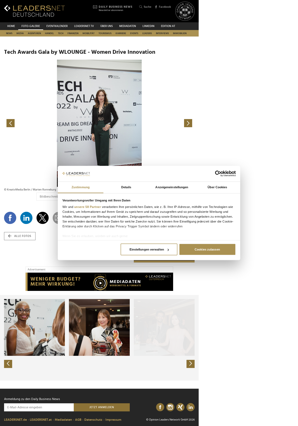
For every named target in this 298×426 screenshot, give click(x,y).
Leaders (147, 33)
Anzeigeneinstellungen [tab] (171, 187)
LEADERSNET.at (41, 419)
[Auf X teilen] (42, 218)
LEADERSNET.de (15, 419)
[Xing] (180, 407)
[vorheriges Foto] (51, 123)
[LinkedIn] (191, 407)
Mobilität (88, 33)
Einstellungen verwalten (147, 249)
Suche (147, 6)
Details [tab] (126, 187)
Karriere (121, 33)
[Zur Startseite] (34, 10)
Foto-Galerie (30, 26)
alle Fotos (22, 236)
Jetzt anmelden (101, 407)
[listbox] (99, 338)
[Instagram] (170, 407)
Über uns (106, 26)
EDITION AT (168, 26)
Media (20, 33)
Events (134, 33)
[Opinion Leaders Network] (185, 11)
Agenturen (34, 33)
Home (11, 26)
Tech (60, 33)
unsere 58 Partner (87, 206)
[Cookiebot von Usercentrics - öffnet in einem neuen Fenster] (218, 174)
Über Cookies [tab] (217, 187)
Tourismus (105, 33)
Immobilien (180, 33)
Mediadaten (127, 26)
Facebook (165, 6)
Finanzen (73, 33)
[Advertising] (99, 282)
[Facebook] (160, 407)
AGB (78, 419)
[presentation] (8, 364)
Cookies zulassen (207, 249)
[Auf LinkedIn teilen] (26, 218)
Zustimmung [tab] (81, 187)
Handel (49, 33)
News (9, 33)
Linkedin (148, 26)
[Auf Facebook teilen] (10, 218)
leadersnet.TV (84, 26)
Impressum (113, 419)
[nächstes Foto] (147, 123)
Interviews (162, 33)
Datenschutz (93, 419)
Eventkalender (57, 26)
